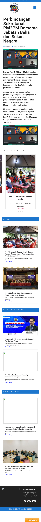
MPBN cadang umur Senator (20, 197)
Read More (20, 208)
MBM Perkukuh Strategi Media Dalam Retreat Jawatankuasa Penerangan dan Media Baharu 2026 (19, 254)
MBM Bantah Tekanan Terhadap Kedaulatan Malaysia (16, 376)
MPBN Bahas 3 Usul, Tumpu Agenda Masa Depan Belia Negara (18, 294)
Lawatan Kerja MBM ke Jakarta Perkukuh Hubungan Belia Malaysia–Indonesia (20, 428)
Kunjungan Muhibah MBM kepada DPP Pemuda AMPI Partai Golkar (19, 467)
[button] (18, 211)
